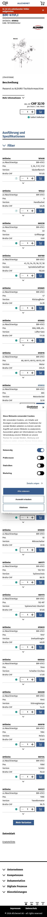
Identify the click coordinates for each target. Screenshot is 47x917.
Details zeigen (33, 483)
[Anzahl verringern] (22, 112)
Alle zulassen (23, 491)
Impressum (15, 908)
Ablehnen (23, 507)
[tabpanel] (23, 842)
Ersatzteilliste (9, 842)
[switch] (40, 458)
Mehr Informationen (12, 98)
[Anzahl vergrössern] (33, 112)
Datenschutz (31, 908)
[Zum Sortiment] (5, 3)
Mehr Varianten (23, 822)
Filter (11, 146)
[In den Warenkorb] (40, 112)
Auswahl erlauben (24, 499)
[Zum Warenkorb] (42, 3)
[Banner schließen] (43, 407)
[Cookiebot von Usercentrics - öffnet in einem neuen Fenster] (28, 407)
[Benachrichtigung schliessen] (43, 10)
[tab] (9, 833)
